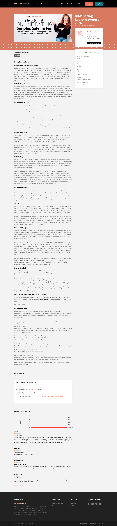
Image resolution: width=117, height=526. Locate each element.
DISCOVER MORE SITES (94, 43)
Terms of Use (92, 523)
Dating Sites (40, 4)
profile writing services (42, 299)
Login (89, 4)
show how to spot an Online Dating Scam (54, 396)
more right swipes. (44, 393)
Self (15, 375)
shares (34, 389)
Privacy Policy (83, 523)
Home (15, 10)
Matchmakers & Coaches (52, 4)
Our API (72, 506)
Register (99, 4)
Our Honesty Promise (58, 506)
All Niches (63, 4)
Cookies (100, 523)
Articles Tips (70, 4)
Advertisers (73, 503)
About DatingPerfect (58, 503)
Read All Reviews (19, 486)
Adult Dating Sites (79, 4)
